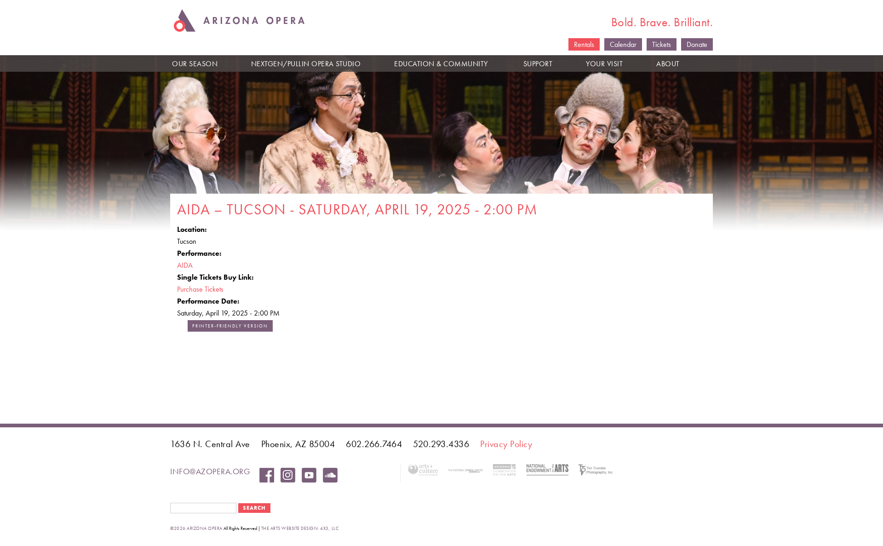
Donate (697, 44)
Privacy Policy (506, 444)
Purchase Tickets (200, 289)
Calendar (623, 44)
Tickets (661, 44)
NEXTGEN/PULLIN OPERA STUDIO (306, 64)
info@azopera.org (210, 471)
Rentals (584, 44)
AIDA (185, 265)
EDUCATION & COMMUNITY (441, 64)
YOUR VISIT (604, 64)
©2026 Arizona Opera (196, 528)
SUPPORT (538, 64)
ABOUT (668, 64)
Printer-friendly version (230, 326)
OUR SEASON (195, 64)
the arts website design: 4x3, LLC (300, 528)
